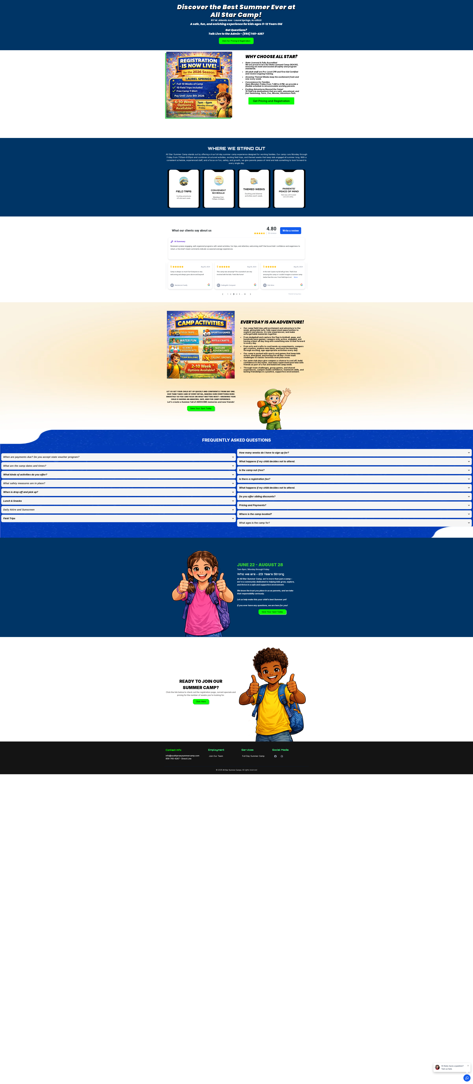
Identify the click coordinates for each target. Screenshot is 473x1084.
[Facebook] (275, 756)
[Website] (282, 756)
